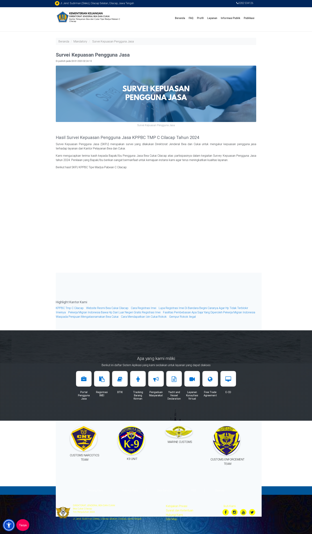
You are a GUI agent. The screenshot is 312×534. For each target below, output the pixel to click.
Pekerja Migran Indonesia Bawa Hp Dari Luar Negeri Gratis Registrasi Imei (114, 312)
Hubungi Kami (174, 514)
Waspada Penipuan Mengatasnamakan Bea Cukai (87, 316)
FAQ (191, 18)
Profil (200, 18)
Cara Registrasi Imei (144, 308)
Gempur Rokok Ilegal (182, 316)
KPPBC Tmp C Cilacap (70, 308)
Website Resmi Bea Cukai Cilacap (107, 308)
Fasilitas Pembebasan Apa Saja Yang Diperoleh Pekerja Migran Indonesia (209, 312)
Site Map (171, 519)
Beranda (180, 18)
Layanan (212, 18)
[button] (9, 525)
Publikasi (249, 18)
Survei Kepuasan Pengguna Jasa (113, 41)
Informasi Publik (230, 18)
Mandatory (80, 41)
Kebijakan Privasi (176, 506)
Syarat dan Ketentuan (179, 510)
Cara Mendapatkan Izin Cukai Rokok (144, 316)
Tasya (23, 525)
